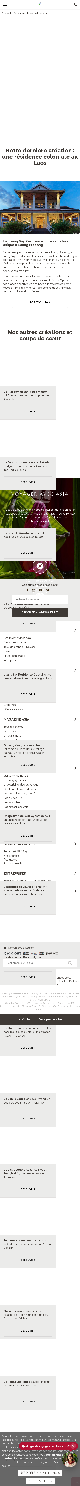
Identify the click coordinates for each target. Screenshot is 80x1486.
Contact (26, 1019)
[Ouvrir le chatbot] (70, 1459)
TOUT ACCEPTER (41, 1480)
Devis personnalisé (50, 1019)
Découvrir (28, 411)
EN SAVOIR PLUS (40, 301)
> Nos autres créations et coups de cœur (40, 112)
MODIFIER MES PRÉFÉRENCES (41, 1472)
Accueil (6, 13)
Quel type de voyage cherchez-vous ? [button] (48, 1446)
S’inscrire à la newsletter (40, 612)
